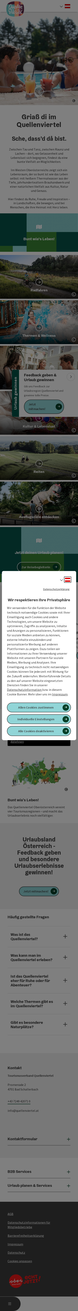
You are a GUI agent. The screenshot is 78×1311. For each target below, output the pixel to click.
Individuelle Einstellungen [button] (35, 719)
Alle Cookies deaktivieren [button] (36, 731)
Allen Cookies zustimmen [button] (36, 707)
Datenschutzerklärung (56, 589)
